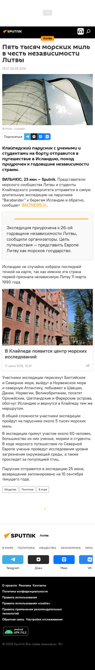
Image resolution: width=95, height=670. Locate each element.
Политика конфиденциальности (25, 591)
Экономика (71, 548)
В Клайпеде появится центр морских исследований (46, 353)
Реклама (25, 585)
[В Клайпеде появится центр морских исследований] (47, 317)
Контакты (39, 585)
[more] (87, 365)
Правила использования (19, 597)
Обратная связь (13, 619)
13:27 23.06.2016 (14, 69)
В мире (43, 489)
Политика (27, 489)
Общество (10, 489)
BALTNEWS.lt (34, 205)
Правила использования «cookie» (26, 603)
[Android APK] (16, 632)
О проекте (9, 585)
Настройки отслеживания (44, 619)
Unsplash (19, 128)
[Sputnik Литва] (13, 33)
